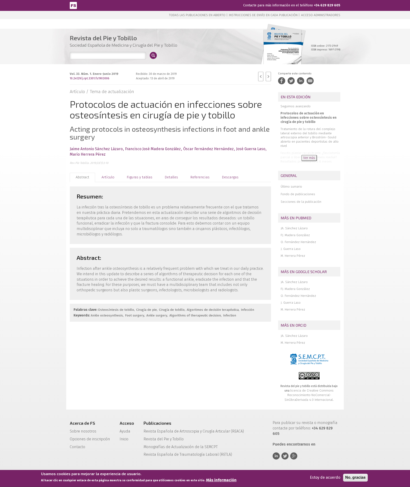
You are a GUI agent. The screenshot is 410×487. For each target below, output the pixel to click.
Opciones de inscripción (90, 439)
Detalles (171, 177)
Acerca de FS (82, 423)
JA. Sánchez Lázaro (294, 228)
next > (268, 76)
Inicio (124, 439)
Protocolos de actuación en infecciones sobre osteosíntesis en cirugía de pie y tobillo (308, 117)
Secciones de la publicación (301, 202)
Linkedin (276, 456)
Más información (221, 480)
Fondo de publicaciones (298, 194)
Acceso (127, 423)
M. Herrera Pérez (293, 256)
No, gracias (355, 477)
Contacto (77, 447)
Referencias (200, 177)
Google (293, 456)
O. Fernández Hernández (298, 242)
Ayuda (125, 431)
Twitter (285, 456)
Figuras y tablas (139, 177)
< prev (260, 76)
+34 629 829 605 (327, 5)
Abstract (82, 177)
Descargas (230, 177)
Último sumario (291, 187)
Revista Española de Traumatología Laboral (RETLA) (188, 454)
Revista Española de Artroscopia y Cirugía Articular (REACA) (194, 431)
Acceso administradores (320, 15)
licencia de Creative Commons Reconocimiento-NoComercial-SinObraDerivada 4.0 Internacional (309, 395)
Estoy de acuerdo (325, 477)
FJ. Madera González (295, 235)
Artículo (108, 177)
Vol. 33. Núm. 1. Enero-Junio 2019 (94, 74)
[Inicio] (73, 5)
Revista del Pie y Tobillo (164, 439)
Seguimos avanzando (295, 106)
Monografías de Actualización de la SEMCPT (181, 447)
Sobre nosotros (83, 431)
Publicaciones (157, 423)
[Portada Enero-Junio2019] (282, 52)
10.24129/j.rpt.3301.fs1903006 (89, 78)
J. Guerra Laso (291, 249)
